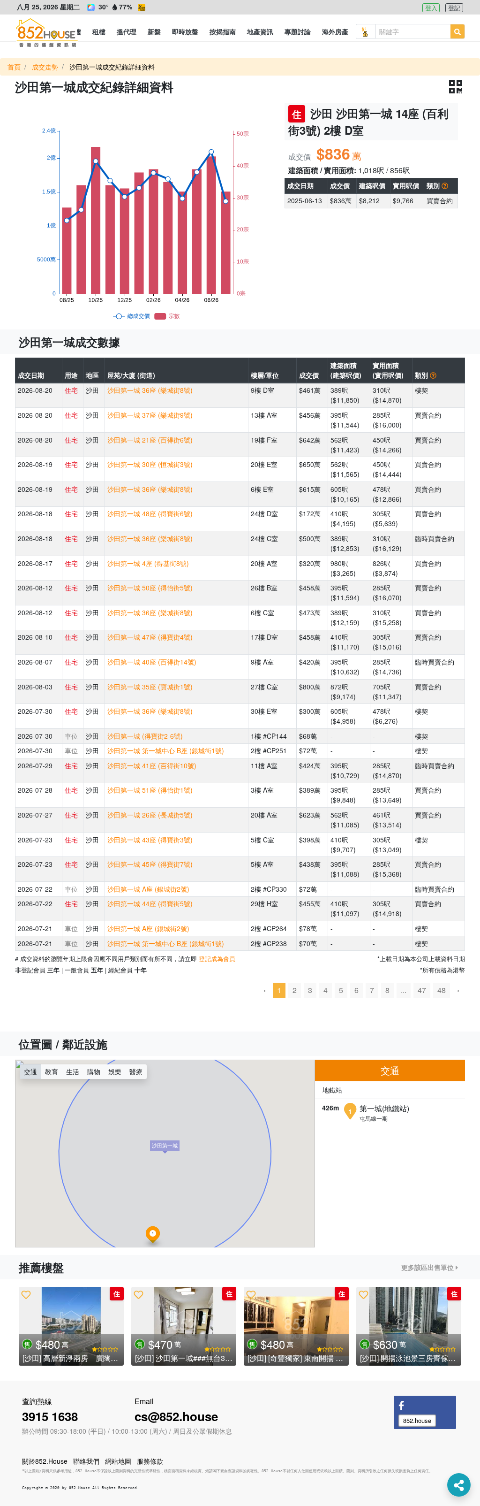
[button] (99, 31)
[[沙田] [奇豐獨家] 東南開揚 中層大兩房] (296, 1326)
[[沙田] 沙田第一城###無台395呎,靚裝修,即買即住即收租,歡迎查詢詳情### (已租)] (183, 1326)
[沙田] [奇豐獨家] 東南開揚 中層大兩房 (310, 1358)
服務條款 (150, 1461)
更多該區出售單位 (428, 1267)
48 (441, 990)
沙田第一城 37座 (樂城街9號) (150, 415)
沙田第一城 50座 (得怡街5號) (150, 587)
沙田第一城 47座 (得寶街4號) (150, 637)
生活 (72, 1071)
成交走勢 (45, 66)
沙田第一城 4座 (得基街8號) (148, 563)
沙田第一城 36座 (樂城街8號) (150, 390)
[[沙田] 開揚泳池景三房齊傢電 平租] (408, 1326)
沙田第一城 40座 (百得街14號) (151, 661)
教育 (51, 1071)
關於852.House (45, 1461)
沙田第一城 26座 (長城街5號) (150, 814)
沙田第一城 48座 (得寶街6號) (150, 513)
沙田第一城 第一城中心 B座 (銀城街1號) (165, 750)
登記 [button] (454, 7)
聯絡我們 (86, 1461)
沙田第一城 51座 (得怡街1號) (150, 790)
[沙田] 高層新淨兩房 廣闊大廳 (74, 1358)
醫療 (135, 1071)
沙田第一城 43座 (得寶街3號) (150, 839)
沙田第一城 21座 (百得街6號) (150, 439)
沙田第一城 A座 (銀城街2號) (148, 889)
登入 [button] (431, 7)
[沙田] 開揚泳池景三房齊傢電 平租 (416, 1358)
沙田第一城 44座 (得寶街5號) (150, 903)
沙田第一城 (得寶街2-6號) (145, 736)
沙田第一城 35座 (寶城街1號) (150, 686)
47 (422, 990)
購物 (93, 1071)
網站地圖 (118, 1461)
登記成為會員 (217, 958)
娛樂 (114, 1071)
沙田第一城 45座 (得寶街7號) (150, 864)
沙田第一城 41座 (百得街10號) (151, 765)
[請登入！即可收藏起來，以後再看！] (26, 1294)
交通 (30, 1071)
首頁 (14, 66)
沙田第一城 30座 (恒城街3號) (150, 464)
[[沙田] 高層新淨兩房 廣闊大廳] (71, 1326)
